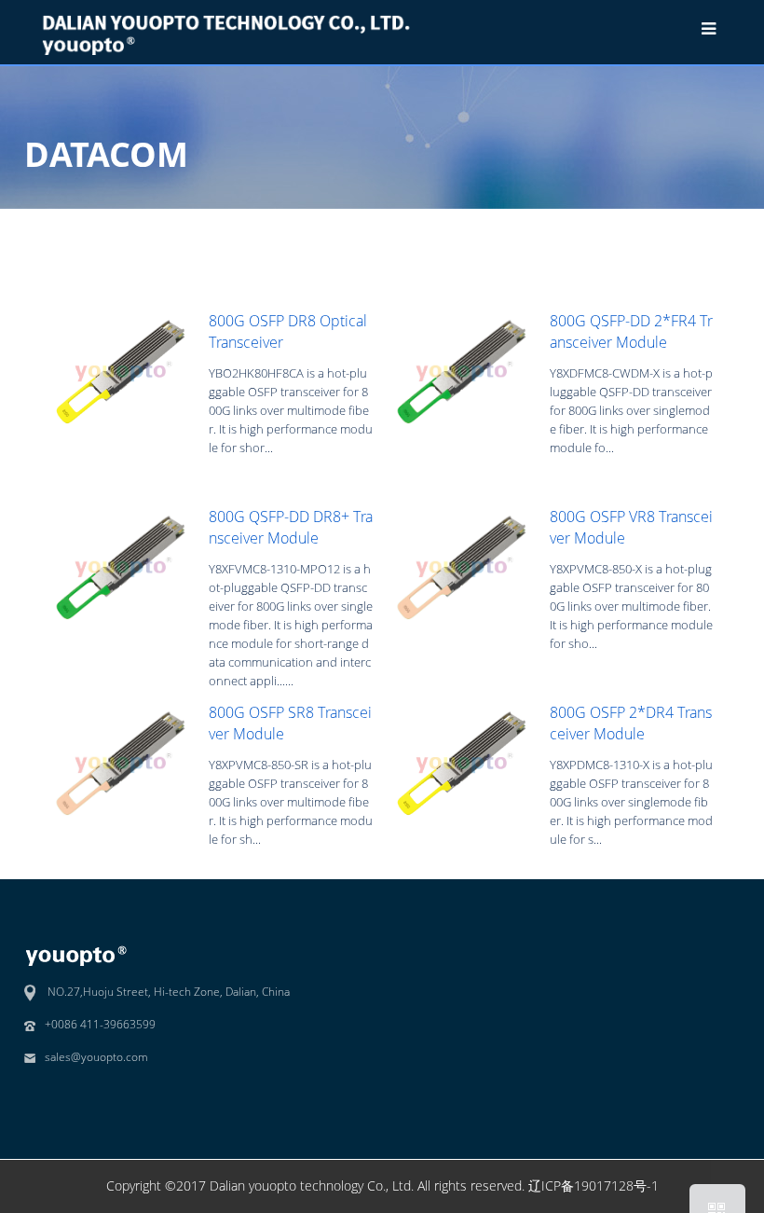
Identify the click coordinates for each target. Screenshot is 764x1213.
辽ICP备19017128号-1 (593, 1185)
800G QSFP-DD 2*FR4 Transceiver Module (631, 330)
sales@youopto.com (96, 1057)
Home (500, 223)
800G (703, 223)
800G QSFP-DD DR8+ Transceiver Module (291, 526)
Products (563, 223)
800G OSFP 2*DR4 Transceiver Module (631, 722)
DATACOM (638, 223)
